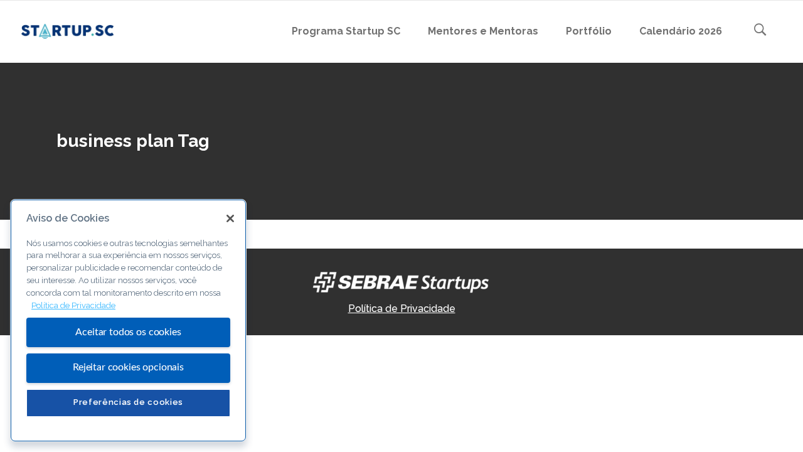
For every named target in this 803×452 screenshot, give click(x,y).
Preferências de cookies (128, 402)
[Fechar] (230, 218)
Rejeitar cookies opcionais (128, 367)
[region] (128, 320)
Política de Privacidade (401, 309)
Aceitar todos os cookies (128, 332)
